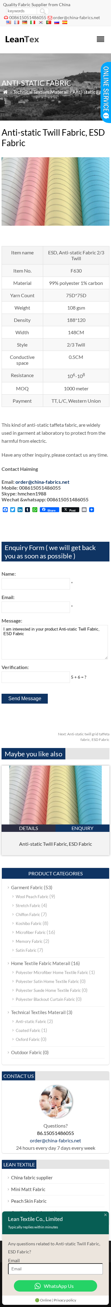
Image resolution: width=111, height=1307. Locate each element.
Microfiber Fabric (31, 932)
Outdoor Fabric (26, 1052)
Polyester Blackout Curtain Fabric (45, 999)
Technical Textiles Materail (40, 92)
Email (14, 1260)
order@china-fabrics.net (76, 17)
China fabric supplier (32, 1177)
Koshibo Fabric (29, 923)
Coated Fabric (28, 1030)
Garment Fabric (27, 887)
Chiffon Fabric (28, 914)
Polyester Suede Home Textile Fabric (48, 990)
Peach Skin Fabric (29, 1201)
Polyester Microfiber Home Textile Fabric (52, 972)
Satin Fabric (26, 950)
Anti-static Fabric (90, 92)
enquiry (82, 828)
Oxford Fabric (28, 1039)
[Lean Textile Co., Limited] (21, 45)
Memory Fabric (29, 941)
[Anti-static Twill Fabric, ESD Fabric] (55, 822)
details (28, 828)
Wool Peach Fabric (32, 896)
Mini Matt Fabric (28, 1189)
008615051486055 (27, 17)
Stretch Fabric (28, 905)
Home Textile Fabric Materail (40, 963)
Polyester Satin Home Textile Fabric (47, 981)
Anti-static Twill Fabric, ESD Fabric (55, 844)
